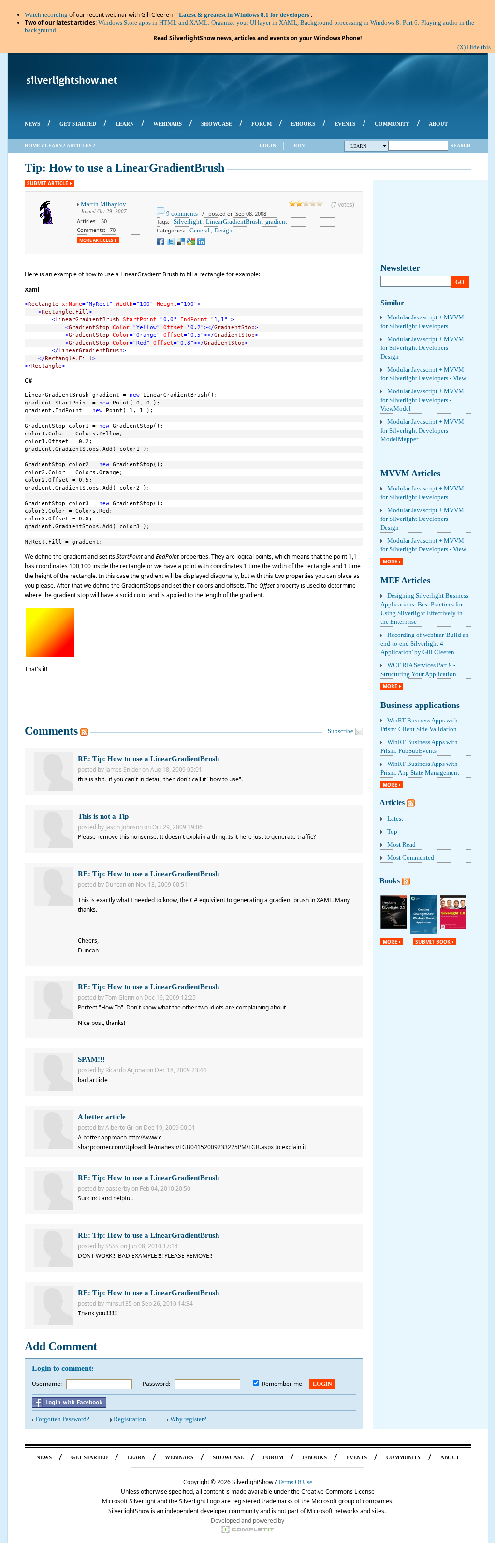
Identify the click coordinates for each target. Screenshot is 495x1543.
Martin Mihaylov (103, 204)
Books (389, 881)
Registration (130, 1419)
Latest (395, 818)
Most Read (401, 844)
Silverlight (188, 221)
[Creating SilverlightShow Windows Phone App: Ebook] (423, 931)
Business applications (420, 705)
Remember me (282, 1384)
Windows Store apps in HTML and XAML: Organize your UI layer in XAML (197, 22)
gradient (276, 221)
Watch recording (46, 14)
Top (392, 831)
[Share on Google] (191, 241)
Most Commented (410, 857)
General (199, 230)
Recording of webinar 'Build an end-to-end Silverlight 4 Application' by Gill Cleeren (424, 643)
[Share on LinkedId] (201, 241)
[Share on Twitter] (171, 241)
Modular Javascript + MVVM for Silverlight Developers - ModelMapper (422, 430)
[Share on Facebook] (160, 241)
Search (461, 145)
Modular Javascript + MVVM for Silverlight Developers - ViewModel (422, 400)
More (390, 561)
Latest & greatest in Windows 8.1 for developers (244, 14)
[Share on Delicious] (181, 241)
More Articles (96, 240)
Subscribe (340, 731)
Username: (47, 1384)
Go (459, 282)
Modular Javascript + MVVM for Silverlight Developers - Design (422, 347)
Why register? (188, 1419)
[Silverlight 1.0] (453, 927)
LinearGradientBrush (233, 221)
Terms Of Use (295, 1481)
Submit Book (433, 941)
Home (32, 145)
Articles (79, 145)
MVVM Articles (410, 473)
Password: (156, 1384)
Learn (53, 145)
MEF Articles (405, 580)
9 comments (182, 213)
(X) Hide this (474, 47)
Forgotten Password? (62, 1419)
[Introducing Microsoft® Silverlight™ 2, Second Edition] (394, 926)
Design (223, 230)
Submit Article (47, 183)
